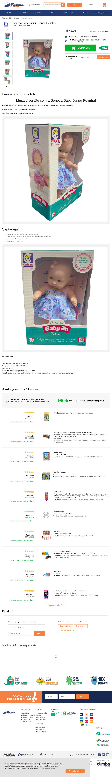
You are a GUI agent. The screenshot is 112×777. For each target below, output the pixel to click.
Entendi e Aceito (75, 771)
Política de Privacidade (46, 768)
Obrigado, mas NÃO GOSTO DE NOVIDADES (80, 373)
